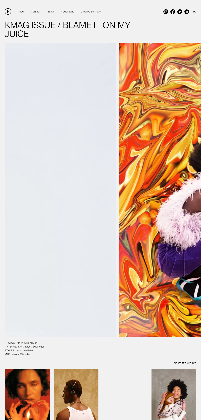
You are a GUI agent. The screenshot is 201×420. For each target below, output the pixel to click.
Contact (35, 12)
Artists (50, 12)
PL (194, 12)
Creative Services (91, 12)
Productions (67, 12)
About (21, 12)
